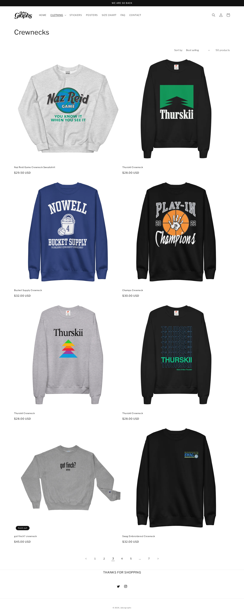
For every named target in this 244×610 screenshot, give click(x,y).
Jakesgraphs (125, 608)
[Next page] (158, 558)
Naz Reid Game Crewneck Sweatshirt (34, 167)
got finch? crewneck (25, 536)
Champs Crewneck (132, 290)
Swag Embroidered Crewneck (138, 536)
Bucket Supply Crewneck (28, 290)
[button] (58, 15)
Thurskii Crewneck (132, 167)
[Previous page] (86, 558)
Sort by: (178, 50)
